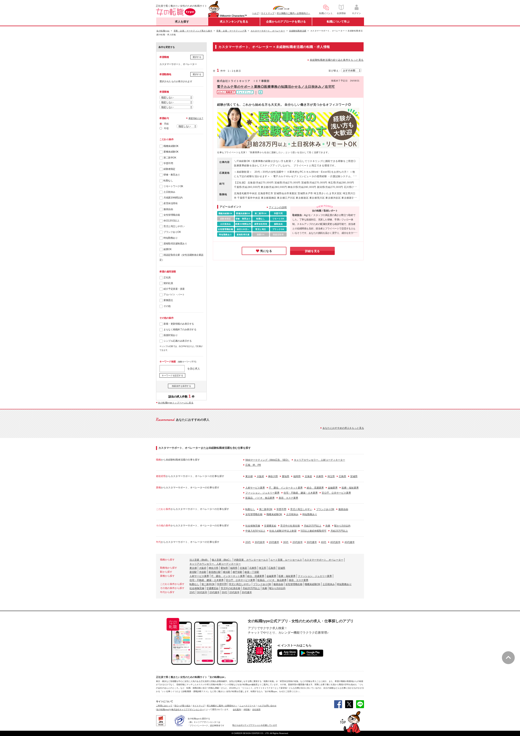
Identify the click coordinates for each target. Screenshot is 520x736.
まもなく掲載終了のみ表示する (180, 329)
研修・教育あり (172, 174)
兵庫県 (319, 476)
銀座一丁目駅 (252, 572)
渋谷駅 (202, 572)
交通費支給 (270, 525)
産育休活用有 (171, 203)
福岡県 (297, 476)
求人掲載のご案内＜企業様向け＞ (293, 13)
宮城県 (354, 476)
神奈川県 (273, 476)
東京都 (249, 476)
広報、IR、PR (253, 465)
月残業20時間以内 (173, 197)
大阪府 (260, 476)
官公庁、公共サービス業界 (336, 492)
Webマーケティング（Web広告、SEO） (267, 460)
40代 (323, 542)
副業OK (167, 249)
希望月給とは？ (196, 118)
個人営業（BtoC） (222, 559)
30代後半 (312, 542)
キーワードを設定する (172, 375)
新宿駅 (193, 572)
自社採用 (256, 709)
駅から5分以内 (342, 525)
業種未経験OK (171, 151)
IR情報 (247, 709)
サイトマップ (267, 13)
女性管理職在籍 (172, 215)
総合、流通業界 (315, 487)
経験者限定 (169, 169)
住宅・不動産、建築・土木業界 (301, 492)
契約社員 (168, 283)
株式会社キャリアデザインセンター (187, 709)
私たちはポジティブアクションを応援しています (254, 725)
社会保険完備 (252, 525)
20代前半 (297, 542)
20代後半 (274, 542)
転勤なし (168, 180)
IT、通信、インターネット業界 (286, 487)
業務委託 (168, 300)
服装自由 (168, 209)
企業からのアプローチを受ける (286, 21)
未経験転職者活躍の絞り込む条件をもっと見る (337, 60)
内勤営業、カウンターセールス (251, 559)
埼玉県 (331, 476)
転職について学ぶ (338, 21)
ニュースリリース (247, 706)
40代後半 (349, 542)
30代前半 (260, 542)
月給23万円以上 (339, 530)
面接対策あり (171, 335)
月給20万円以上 (312, 525)
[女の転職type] (162, 709)
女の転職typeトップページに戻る (175, 402)
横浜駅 (226, 572)
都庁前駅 (237, 572)
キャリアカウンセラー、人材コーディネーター (319, 460)
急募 (327, 525)
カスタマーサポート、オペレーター (323, 559)
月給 (166, 123)
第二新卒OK (170, 157)
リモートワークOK (173, 186)
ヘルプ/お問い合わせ (267, 706)
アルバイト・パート (174, 294)
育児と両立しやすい (174, 226)
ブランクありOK (172, 232)
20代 (248, 542)
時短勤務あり (171, 237)
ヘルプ (255, 13)
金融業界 (333, 487)
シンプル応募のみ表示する (178, 340)
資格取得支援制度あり (175, 243)
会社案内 (237, 709)
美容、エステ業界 (288, 497)
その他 (167, 306)
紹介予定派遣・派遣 (174, 288)
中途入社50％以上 (255, 530)
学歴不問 (168, 163)
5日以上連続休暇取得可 (313, 530)
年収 (166, 128)
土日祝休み (169, 192)
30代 (285, 542)
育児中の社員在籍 (290, 525)
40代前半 (335, 542)
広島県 (342, 476)
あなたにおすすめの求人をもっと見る (343, 428)
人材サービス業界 (255, 487)
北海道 (308, 476)
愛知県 (285, 476)
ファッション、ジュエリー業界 (262, 492)
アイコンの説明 (278, 207)
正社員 (167, 277)
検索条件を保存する (181, 386)
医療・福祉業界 (350, 487)
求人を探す (182, 21)
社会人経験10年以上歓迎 (283, 530)
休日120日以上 (171, 220)
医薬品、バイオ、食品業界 (260, 497)
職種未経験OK (171, 146)
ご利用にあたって (164, 706)
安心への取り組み (182, 706)
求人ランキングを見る (234, 21)
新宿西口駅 (215, 572)
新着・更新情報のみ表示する (179, 323)
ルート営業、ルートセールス (286, 559)
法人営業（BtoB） (199, 559)
